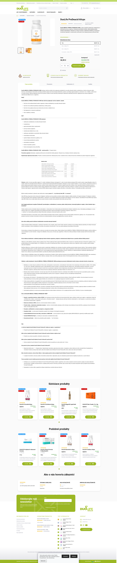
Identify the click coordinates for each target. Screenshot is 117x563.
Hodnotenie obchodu (20, 528)
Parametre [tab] (49, 84)
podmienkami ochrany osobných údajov (62, 503)
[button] (59, 422)
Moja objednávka (20, 532)
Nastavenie (43, 560)
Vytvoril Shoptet (88, 561)
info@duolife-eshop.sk (87, 519)
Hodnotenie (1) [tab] (70, 84)
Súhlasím (74, 556)
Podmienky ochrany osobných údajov (44, 3)
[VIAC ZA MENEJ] (70, 396)
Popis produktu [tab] (28, 84)
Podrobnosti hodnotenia (78, 23)
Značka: (88, 24)
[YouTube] (86, 525)
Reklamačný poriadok (31, 3)
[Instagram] (83, 525)
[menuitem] (22, 12)
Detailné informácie (64, 37)
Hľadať (67, 8)
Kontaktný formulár (86, 529)
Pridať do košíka (77, 65)
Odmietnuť (65, 556)
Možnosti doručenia (85, 62)
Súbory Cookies (55, 3)
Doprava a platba (63, 3)
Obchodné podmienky (21, 3)
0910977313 (85, 521)
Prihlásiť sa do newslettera (51, 507)
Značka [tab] (90, 84)
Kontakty (18, 530)
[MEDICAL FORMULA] (28, 441)
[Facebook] (81, 525)
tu (53, 558)
